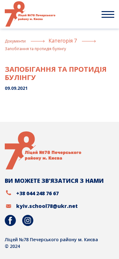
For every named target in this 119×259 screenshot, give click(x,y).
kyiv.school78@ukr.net (47, 206)
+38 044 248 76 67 (37, 193)
